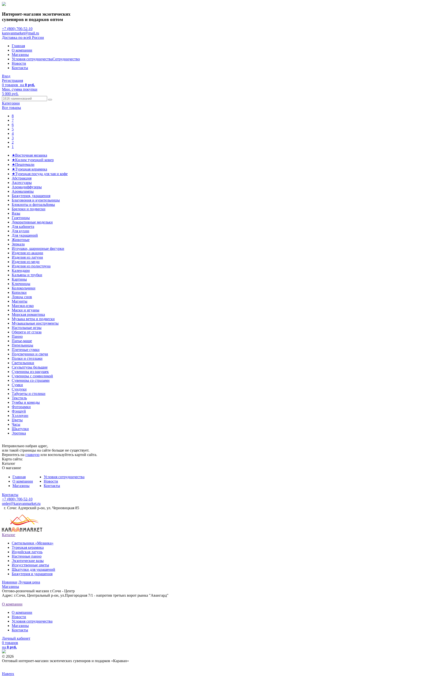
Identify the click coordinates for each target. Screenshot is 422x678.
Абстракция (22, 178)
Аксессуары (22, 182)
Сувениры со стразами (31, 380)
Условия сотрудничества (32, 59)
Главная (18, 46)
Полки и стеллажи (27, 358)
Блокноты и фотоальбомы (33, 204)
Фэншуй (19, 411)
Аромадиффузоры (27, 187)
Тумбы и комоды (26, 402)
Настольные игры (27, 328)
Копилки (19, 292)
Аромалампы (23, 191)
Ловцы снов (22, 297)
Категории (11, 103)
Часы (16, 424)
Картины (19, 279)
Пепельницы (22, 345)
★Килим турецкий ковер (33, 160)
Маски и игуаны (25, 310)
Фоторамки (21, 407)
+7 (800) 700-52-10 (17, 29)
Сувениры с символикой (32, 376)
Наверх (8, 674)
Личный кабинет (16, 638)
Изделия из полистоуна (31, 266)
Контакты (20, 68)
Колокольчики (23, 288)
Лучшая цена (29, 582)
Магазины (20, 55)
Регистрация (12, 80)
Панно (17, 336)
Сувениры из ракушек (30, 372)
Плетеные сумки (26, 350)
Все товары (11, 108)
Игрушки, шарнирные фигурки (38, 248)
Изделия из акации (27, 253)
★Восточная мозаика (29, 155)
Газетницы (21, 218)
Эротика (19, 433)
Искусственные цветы (30, 565)
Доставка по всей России (23, 37)
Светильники (23, 363)
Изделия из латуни (27, 257)
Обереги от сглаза (27, 332)
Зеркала (18, 244)
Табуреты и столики (28, 394)
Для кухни (20, 231)
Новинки (9, 582)
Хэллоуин (20, 415)
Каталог (8, 535)
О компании (22, 50)
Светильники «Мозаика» (32, 543)
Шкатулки (20, 429)
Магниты (19, 301)
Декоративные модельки (32, 222)
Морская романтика (28, 314)
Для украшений (25, 235)
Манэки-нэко (23, 306)
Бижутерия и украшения (32, 574)
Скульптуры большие (30, 367)
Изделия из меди (26, 262)
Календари (21, 270)
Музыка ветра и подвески (33, 319)
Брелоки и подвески (28, 209)
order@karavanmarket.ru (21, 503)
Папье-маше (22, 341)
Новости (19, 63)
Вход (6, 76)
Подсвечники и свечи (30, 354)
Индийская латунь (27, 552)
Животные (21, 240)
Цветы (17, 420)
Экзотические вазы (28, 561)
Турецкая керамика (28, 547)
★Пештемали (23, 164)
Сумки (17, 385)
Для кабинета (23, 226)
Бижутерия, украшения (31, 196)
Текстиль (19, 398)
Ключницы (21, 284)
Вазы (16, 213)
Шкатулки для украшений (33, 569)
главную (32, 455)
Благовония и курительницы (36, 200)
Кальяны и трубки (27, 275)
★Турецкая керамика (29, 169)
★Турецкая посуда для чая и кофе (40, 174)
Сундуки (19, 389)
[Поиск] (50, 99)
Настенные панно (27, 556)
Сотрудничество (66, 59)
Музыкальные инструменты (35, 323)
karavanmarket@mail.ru (20, 33)
